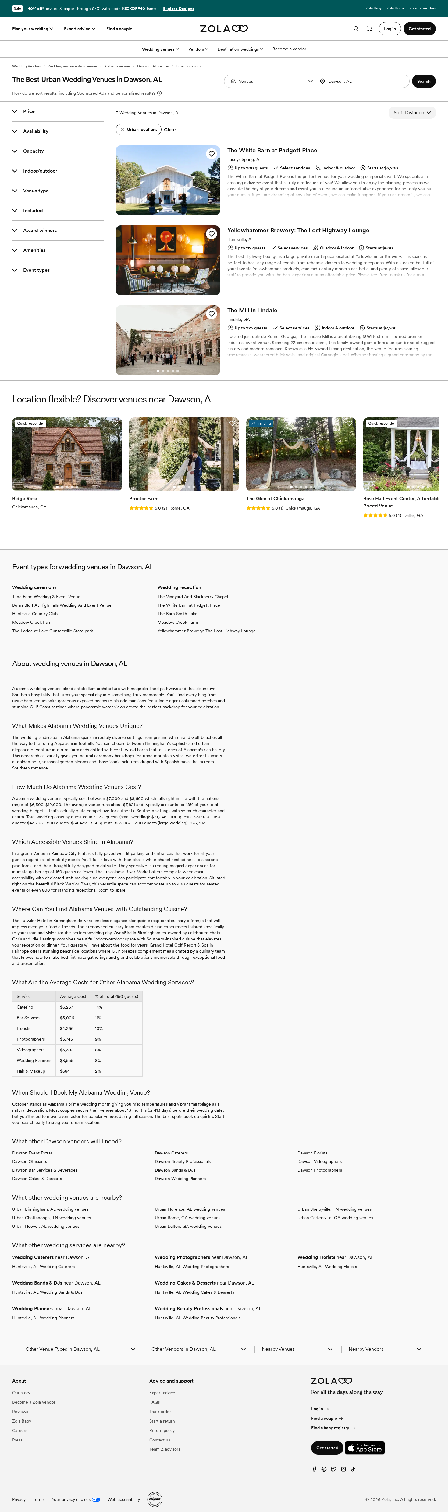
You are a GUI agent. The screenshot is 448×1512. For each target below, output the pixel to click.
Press (17, 1439)
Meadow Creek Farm (32, 622)
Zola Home (395, 8)
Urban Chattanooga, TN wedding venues (51, 1217)
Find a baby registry (330, 1427)
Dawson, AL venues (153, 66)
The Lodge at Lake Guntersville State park (52, 630)
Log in (317, 1408)
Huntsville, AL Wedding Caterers (43, 1266)
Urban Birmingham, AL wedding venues (50, 1209)
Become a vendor (289, 48)
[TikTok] (353, 1471)
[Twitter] (334, 1471)
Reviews (20, 1411)
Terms (151, 8)
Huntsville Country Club (35, 613)
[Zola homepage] (224, 28)
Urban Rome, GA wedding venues (187, 1217)
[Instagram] (343, 1471)
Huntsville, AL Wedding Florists (327, 1266)
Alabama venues (117, 66)
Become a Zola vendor (33, 1402)
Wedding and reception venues (73, 66)
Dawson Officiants (29, 1161)
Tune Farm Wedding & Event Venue (46, 596)
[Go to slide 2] (163, 211)
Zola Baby (373, 8)
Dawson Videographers (319, 1161)
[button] (310, 81)
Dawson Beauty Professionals (183, 1161)
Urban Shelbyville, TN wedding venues (334, 1209)
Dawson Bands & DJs (175, 1170)
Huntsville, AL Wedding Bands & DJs (47, 1292)
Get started (327, 1447)
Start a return (162, 1421)
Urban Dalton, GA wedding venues (188, 1226)
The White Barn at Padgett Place (189, 605)
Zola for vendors (422, 8)
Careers (19, 1430)
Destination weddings (238, 49)
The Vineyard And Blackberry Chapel (193, 596)
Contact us (159, 1439)
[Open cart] (369, 28)
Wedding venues (158, 49)
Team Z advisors (164, 1449)
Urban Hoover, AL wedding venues (45, 1226)
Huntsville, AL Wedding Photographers (192, 1266)
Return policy (162, 1430)
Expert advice (77, 28)
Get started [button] (420, 28)
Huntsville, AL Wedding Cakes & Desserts (194, 1292)
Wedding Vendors (26, 66)
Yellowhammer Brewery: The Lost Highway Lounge (207, 630)
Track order (160, 1411)
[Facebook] (314, 1471)
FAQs (154, 1402)
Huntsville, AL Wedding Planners (43, 1317)
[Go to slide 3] (167, 211)
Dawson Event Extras (32, 1152)
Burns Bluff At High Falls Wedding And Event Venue (62, 605)
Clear (170, 130)
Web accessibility (124, 1499)
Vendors (196, 49)
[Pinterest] (324, 1471)
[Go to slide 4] (172, 211)
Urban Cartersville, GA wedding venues (335, 1217)
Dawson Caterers (171, 1152)
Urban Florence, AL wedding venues (190, 1209)
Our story (21, 1392)
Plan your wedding (30, 28)
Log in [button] (390, 28)
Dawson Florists (312, 1152)
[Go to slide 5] (177, 211)
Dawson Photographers (319, 1170)
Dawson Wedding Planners (180, 1178)
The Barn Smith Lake (177, 613)
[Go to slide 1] (158, 211)
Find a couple (119, 28)
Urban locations (188, 66)
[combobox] (363, 81)
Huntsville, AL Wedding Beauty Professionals (197, 1317)
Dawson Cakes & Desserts (37, 1178)
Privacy (19, 1499)
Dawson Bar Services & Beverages (44, 1170)
